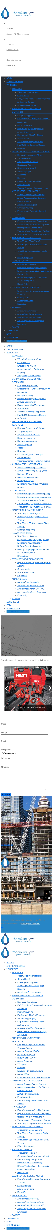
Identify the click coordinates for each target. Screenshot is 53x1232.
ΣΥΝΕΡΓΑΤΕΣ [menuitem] (13, 1218)
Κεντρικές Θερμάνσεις (26, 115)
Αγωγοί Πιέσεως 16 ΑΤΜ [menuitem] (28, 1051)
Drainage (21, 178)
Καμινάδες (21, 304)
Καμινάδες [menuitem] (22, 1192)
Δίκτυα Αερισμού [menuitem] (24, 1061)
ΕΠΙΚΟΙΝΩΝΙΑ (12, 337)
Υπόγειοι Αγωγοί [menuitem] (24, 1048)
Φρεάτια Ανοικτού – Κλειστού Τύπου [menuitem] (33, 1077)
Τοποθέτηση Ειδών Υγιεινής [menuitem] (29, 1130)
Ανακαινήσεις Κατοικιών (27, 311)
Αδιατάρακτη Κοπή (25, 301)
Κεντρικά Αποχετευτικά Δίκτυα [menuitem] (31, 1044)
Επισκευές (21, 324)
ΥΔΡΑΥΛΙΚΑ (17, 89)
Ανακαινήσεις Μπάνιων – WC (29, 317)
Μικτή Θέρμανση (24, 125)
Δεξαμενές (21, 148)
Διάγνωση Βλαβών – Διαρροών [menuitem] (31, 1208)
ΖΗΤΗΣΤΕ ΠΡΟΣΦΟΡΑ (16, 341)
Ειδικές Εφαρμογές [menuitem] (26, 1146)
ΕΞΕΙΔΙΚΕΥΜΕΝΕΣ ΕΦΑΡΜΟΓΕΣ (26, 287)
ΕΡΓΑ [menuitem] (9, 1222)
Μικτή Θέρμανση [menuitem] (25, 1012)
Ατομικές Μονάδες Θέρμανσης (30, 142)
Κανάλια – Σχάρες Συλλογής (29, 181)
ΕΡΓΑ (9, 334)
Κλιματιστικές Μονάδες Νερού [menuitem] (30, 1022)
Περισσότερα (7, 823)
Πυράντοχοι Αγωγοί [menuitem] (26, 1054)
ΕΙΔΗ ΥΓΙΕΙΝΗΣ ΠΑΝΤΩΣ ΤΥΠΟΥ (26, 237)
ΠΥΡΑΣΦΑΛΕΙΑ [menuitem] (19, 1107)
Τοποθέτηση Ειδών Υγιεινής (29, 241)
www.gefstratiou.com (30, 923)
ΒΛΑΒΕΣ (15, 327)
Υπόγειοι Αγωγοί (24, 158)
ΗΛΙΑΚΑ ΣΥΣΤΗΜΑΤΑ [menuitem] (22, 1149)
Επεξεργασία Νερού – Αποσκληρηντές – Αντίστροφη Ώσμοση (30, 369)
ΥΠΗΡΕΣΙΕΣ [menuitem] (12, 969)
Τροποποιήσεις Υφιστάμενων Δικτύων (33, 231)
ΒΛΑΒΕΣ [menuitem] (16, 1215)
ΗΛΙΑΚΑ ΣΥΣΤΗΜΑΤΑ (21, 261)
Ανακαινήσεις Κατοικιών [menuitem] (28, 1199)
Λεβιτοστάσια (23, 138)
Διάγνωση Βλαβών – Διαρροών (30, 321)
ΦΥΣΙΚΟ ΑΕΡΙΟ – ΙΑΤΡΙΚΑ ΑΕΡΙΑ (26, 191)
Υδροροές (21, 175)
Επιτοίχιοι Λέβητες (25, 208)
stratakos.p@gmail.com (17, 836)
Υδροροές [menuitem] (21, 1064)
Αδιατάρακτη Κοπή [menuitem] (25, 1189)
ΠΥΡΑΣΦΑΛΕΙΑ (18, 218)
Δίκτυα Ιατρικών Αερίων (27, 204)
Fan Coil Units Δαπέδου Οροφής (31, 145)
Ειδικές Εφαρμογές (25, 257)
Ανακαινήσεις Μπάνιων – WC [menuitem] (30, 1205)
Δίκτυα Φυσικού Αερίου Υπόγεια (30, 195)
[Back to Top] (2, 927)
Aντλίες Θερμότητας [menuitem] (26, 1018)
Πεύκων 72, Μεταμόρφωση (18, 34)
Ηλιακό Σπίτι (22, 284)
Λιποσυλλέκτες (23, 184)
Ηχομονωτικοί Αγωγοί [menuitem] (27, 1058)
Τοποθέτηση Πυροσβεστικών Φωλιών (33, 234)
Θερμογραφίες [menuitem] (24, 1185)
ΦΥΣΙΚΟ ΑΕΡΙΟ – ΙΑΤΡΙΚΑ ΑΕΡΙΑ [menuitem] (27, 1081)
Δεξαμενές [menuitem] (22, 1035)
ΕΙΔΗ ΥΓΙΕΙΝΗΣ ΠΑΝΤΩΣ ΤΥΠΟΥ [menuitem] (27, 1126)
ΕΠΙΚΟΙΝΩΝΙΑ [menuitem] (13, 1225)
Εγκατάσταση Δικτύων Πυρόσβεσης (32, 221)
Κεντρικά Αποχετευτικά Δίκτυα (30, 155)
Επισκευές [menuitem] (22, 1212)
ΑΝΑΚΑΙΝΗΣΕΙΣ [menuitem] (19, 1195)
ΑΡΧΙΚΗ (10, 78)
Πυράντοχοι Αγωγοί (25, 165)
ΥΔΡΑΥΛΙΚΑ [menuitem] (17, 972)
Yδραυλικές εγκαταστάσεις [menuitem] (29, 976)
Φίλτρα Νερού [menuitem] (23, 979)
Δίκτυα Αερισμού (24, 171)
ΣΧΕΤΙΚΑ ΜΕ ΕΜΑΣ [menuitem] (16, 966)
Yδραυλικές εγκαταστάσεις (28, 92)
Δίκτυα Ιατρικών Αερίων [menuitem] (28, 1094)
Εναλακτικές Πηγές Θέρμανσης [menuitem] (31, 1015)
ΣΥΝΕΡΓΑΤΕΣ (12, 331)
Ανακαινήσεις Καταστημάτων (29, 314)
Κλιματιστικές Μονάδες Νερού (30, 135)
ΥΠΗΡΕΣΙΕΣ (12, 85)
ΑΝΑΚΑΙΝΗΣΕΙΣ (19, 307)
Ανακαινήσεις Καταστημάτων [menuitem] (30, 1202)
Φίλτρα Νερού (23, 95)
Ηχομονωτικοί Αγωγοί (26, 168)
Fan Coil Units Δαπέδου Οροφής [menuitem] (31, 1031)
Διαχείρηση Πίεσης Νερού (28, 105)
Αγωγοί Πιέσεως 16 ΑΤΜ (27, 162)
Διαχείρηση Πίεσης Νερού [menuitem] (28, 992)
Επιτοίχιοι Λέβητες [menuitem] (25, 1097)
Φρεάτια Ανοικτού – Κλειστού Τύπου (32, 188)
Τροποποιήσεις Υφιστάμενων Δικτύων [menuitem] (34, 1120)
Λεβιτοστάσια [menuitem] (23, 1025)
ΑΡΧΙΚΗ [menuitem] (10, 963)
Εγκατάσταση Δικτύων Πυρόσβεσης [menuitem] (33, 1110)
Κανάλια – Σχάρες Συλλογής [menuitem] (30, 1071)
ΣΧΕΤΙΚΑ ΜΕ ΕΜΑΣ (15, 82)
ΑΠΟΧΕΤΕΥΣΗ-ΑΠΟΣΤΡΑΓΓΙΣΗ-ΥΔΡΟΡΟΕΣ (31, 151)
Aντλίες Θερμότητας (25, 132)
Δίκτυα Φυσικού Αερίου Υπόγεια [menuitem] (31, 1084)
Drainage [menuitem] (21, 1067)
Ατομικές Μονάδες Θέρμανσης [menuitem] (31, 1028)
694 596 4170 (12, 49)
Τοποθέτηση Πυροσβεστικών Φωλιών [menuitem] (34, 1123)
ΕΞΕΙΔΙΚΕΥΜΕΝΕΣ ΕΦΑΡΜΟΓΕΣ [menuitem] (27, 1176)
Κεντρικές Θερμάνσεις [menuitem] (27, 1002)
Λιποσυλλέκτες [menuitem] (24, 1074)
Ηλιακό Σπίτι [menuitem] (22, 1172)
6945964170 (17, 839)
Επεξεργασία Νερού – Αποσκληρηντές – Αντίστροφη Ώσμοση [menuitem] (30, 985)
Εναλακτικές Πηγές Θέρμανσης (30, 128)
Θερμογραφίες (23, 297)
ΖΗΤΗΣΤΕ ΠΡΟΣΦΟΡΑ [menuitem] (18, 1228)
